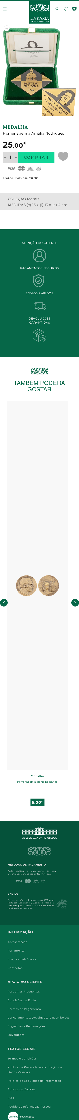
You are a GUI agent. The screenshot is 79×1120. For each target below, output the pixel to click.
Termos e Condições (22, 1058)
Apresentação (17, 942)
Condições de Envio (22, 1000)
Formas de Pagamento (24, 1009)
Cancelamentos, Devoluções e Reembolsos (39, 1017)
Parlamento (16, 950)
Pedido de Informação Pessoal (30, 1106)
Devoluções (16, 1035)
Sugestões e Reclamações (26, 1026)
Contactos (15, 968)
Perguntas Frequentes (24, 991)
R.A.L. (12, 1098)
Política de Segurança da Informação (34, 1080)
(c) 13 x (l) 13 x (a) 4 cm (47, 205)
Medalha (37, 776)
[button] (5, 9)
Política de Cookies (21, 1089)
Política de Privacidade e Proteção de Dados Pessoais (35, 1069)
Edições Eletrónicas (22, 959)
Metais (33, 199)
